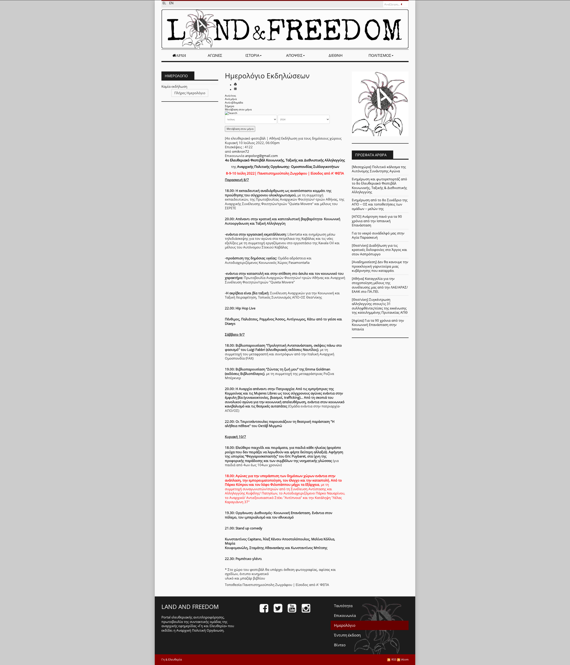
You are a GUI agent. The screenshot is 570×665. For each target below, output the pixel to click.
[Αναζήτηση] (231, 113)
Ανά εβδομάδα (234, 102)
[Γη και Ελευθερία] (285, 29)
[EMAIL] (235, 89)
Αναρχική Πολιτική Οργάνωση (200, 630)
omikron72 (240, 151)
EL (165, 3)
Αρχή (181, 55)
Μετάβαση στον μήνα (238, 109)
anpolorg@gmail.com (261, 155)
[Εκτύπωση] (235, 84)
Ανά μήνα (231, 99)
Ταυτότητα (343, 605)
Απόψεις (294, 55)
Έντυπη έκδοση (347, 635)
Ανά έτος (230, 96)
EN (171, 3)
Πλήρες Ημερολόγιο (189, 93)
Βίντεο (340, 644)
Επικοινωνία (345, 615)
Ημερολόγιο (344, 625)
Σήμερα (229, 106)
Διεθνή (336, 55)
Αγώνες (215, 55)
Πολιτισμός (379, 55)
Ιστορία (252, 55)
